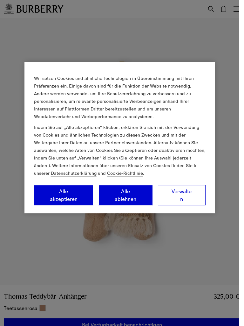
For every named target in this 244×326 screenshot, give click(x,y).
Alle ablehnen (125, 195)
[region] (119, 137)
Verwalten (182, 195)
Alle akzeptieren (64, 195)
